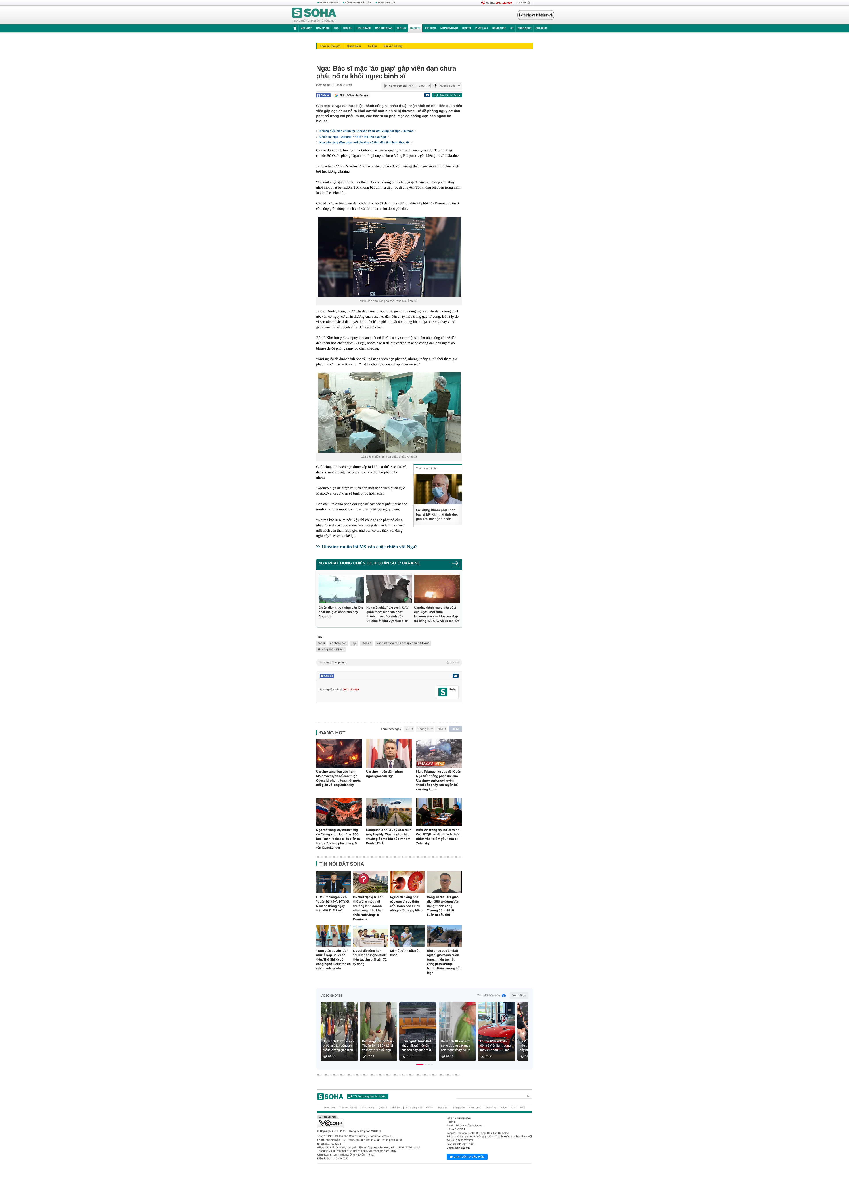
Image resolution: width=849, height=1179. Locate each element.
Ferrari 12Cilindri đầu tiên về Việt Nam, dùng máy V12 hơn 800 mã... (496, 1046)
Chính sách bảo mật (458, 1147)
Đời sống (541, 28)
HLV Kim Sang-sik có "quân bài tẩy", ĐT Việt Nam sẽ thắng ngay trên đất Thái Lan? (332, 903)
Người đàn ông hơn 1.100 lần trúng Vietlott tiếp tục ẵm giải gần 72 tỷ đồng (370, 957)
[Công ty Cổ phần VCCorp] (370, 1121)
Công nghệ (524, 28)
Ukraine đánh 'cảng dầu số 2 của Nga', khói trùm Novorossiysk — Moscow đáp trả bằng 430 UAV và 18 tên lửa (436, 614)
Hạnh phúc (322, 28)
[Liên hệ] (455, 676)
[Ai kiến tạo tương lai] (534, 15)
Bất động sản (383, 28)
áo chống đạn (338, 643)
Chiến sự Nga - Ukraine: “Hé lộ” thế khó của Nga (353, 136)
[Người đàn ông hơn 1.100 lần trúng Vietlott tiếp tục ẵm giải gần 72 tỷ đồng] (370, 936)
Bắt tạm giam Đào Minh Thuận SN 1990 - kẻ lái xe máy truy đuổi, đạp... (378, 1046)
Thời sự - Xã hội (348, 1108)
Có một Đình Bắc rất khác (405, 953)
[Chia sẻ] (323, 95)
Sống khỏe (499, 28)
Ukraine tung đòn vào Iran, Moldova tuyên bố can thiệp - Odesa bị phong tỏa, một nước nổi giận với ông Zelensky (338, 778)
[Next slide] (523, 1033)
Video (503, 1108)
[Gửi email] (427, 95)
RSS (522, 1108)
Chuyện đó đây (392, 46)
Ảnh (513, 1108)
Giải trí (466, 28)
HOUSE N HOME (328, 2)
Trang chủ (329, 1108)
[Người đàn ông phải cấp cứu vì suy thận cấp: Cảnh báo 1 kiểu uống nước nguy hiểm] (407, 882)
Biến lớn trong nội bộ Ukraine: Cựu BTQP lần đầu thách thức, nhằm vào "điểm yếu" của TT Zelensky (438, 836)
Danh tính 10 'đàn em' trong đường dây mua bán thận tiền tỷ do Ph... (457, 1046)
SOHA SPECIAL (387, 2)
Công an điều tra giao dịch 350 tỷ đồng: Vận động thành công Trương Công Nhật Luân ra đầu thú (443, 906)
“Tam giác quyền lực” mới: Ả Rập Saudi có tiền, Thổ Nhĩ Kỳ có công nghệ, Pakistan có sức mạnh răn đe (333, 959)
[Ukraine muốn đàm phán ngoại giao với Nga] (389, 753)
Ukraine (366, 643)
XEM (455, 729)
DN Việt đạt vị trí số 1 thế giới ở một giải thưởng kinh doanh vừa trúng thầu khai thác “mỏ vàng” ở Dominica (368, 908)
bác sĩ (321, 643)
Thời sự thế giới (330, 46)
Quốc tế (415, 28)
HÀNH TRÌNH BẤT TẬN (358, 2)
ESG (336, 28)
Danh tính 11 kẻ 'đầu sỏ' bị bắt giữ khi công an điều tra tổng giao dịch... (339, 1046)
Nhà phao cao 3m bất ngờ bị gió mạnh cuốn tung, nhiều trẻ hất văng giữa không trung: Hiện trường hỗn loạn (444, 962)
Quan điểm (354, 46)
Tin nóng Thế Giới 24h (331, 649)
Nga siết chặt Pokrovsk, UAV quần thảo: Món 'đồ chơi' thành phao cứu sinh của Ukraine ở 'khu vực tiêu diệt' (387, 614)
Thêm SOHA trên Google (354, 95)
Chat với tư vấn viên (469, 1156)
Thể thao (430, 28)
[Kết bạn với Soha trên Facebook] (442, 692)
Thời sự (347, 28)
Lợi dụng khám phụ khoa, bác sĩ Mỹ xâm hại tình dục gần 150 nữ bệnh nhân (437, 514)
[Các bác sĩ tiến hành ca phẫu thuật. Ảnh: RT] (389, 412)
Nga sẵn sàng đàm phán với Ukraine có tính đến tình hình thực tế (364, 142)
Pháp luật (481, 28)
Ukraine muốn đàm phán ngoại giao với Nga (384, 774)
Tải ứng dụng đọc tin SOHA (369, 1096)
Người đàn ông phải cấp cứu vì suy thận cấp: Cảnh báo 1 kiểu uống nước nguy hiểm (406, 903)
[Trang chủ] (314, 15)
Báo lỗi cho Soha (450, 95)
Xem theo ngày (391, 729)
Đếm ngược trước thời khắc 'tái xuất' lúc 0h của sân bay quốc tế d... (417, 1046)
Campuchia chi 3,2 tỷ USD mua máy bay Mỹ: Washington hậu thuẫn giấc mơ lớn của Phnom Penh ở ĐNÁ (388, 836)
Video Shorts (331, 995)
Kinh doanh (364, 28)
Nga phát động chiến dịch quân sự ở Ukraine (369, 563)
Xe (511, 28)
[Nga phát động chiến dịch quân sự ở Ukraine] (456, 564)
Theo (389, 662)
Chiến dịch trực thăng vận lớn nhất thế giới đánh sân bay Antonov (341, 612)
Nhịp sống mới (449, 28)
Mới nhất (306, 28)
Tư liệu (372, 46)
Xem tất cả (519, 995)
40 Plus (401, 28)
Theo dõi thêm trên (488, 995)
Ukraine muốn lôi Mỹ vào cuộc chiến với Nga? (370, 546)
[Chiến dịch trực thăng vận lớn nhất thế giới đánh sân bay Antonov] (341, 589)
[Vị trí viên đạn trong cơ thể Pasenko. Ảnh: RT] (389, 257)
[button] (419, 1064)
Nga (354, 643)
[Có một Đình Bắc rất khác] (407, 936)
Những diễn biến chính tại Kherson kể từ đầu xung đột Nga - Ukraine (366, 131)
